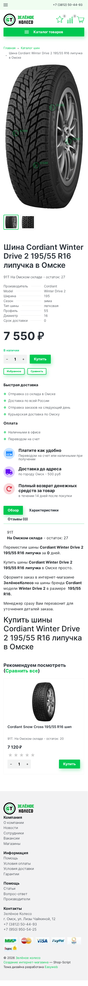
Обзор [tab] (13, 510)
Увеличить (44, 136)
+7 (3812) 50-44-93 (67, 5)
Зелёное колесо (28, 958)
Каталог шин (30, 48)
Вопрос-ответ (15, 894)
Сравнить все (21, 671)
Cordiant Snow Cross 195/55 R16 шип (39, 727)
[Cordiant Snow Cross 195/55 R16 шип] (43, 702)
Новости (11, 827)
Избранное (14, 371)
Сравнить (37, 371)
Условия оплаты (17, 863)
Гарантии (11, 874)
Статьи (9, 888)
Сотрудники (14, 833)
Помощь (11, 858)
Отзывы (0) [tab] (18, 519)
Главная (9, 48)
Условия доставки (19, 868)
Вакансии (12, 838)
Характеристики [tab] (44, 510)
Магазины (12, 843)
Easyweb (51, 967)
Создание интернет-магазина (26, 962)
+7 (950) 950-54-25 (20, 929)
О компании (14, 822)
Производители (17, 899)
